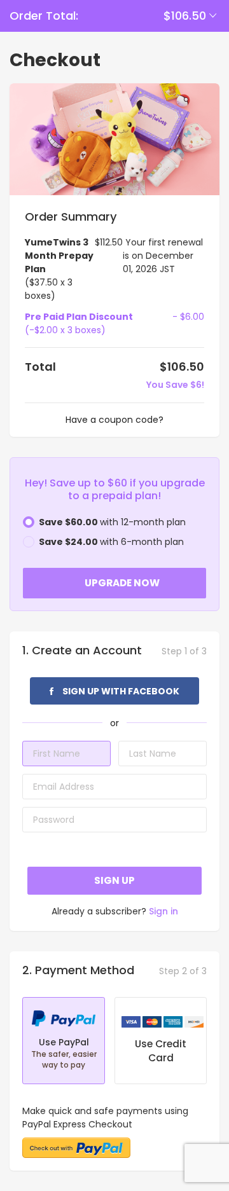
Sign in (163, 911)
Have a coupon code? (114, 419)
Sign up (114, 880)
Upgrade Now (122, 582)
